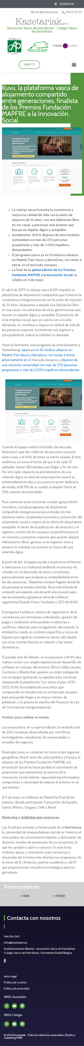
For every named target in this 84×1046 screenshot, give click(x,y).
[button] (74, 64)
